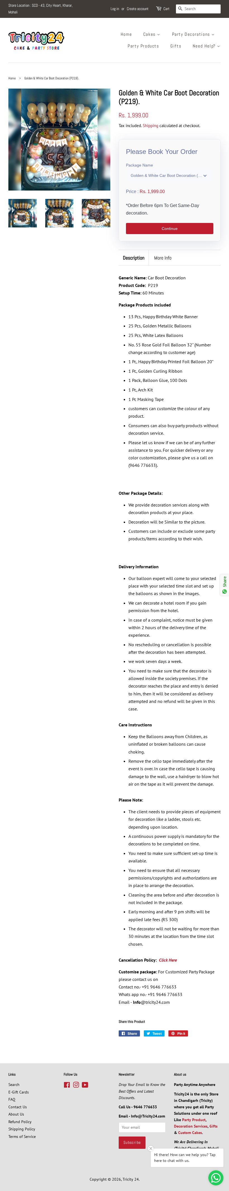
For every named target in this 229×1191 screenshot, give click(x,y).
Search (14, 1084)
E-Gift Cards (18, 1092)
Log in (115, 8)
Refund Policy (20, 1121)
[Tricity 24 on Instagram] (76, 1085)
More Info (162, 258)
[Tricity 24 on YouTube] (85, 1085)
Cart (166, 8)
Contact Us (17, 1106)
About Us (16, 1114)
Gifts (175, 46)
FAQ (11, 1099)
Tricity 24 (131, 1179)
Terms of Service (22, 1136)
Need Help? (205, 46)
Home (126, 34)
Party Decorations (192, 34)
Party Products (143, 46)
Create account (138, 8)
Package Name (139, 165)
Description (133, 258)
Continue (170, 228)
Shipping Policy (21, 1128)
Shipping (150, 125)
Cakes (150, 34)
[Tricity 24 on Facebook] (67, 1085)
